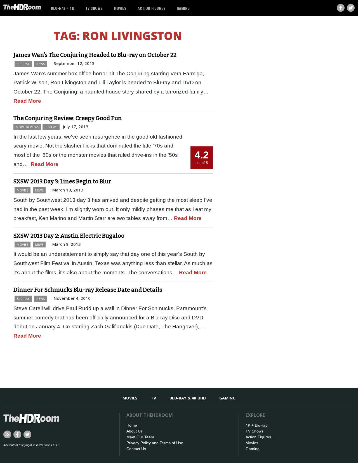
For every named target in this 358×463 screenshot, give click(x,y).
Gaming (183, 8)
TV (153, 398)
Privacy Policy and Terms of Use (154, 443)
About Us (134, 431)
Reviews (51, 127)
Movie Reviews (27, 127)
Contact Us (136, 448)
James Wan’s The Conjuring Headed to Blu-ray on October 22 (94, 55)
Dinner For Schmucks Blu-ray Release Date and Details (87, 289)
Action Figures (152, 8)
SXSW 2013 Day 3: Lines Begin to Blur (62, 181)
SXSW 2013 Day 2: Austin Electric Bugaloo (68, 235)
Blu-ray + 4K (62, 8)
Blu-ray (23, 64)
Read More (27, 101)
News (40, 64)
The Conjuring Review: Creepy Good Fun (67, 118)
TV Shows (94, 8)
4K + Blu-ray (256, 425)
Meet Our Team (140, 437)
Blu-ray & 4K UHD (187, 398)
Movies (120, 8)
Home (131, 425)
